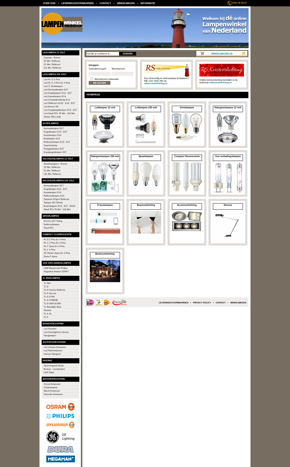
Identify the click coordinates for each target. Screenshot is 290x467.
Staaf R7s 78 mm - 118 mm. (57, 209)
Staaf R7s (48, 228)
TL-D (46, 286)
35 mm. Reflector (52, 61)
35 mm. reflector (52, 167)
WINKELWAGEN (126, 3)
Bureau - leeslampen (54, 369)
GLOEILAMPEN (50, 123)
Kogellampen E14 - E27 (55, 189)
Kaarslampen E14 (52, 135)
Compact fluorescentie (57, 234)
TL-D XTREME (51, 300)
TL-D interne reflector (54, 290)
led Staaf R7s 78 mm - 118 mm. (59, 113)
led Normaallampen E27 (56, 89)
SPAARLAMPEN (51, 216)
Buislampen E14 (52, 138)
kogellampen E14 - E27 (55, 132)
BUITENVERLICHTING (54, 379)
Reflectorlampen (52, 224)
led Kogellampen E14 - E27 (58, 93)
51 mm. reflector (52, 170)
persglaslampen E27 (54, 149)
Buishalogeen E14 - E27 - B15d (59, 206)
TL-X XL (48, 313)
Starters (47, 310)
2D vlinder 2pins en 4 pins (57, 253)
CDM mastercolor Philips (55, 268)
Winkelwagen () (221, 53)
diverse (47, 360)
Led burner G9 (51, 106)
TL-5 (46, 317)
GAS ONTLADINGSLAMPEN (57, 263)
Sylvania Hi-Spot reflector (56, 199)
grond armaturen (52, 384)
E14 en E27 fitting (53, 221)
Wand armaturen (52, 391)
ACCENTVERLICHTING (54, 342)
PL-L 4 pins (49, 249)
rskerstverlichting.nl (220, 82)
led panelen (50, 329)
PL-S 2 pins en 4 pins (55, 239)
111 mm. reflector (52, 68)
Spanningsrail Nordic (54, 365)
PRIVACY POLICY (202, 302)
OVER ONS (49, 3)
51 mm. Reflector (52, 64)
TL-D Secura (50, 293)
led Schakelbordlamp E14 (57, 100)
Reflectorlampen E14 (54, 196)
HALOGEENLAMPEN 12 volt (58, 159)
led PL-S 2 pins (52, 79)
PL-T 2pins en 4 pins (54, 246)
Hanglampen (50, 335)
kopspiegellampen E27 (55, 152)
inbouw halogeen (52, 354)
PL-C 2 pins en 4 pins (55, 243)
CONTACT (105, 3)
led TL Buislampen (53, 86)
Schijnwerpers (50, 387)
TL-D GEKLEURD (52, 303)
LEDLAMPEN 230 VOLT (54, 74)
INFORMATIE (148, 3)
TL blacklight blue (52, 307)
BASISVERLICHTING (53, 323)
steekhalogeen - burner (55, 164)
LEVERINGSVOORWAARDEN (77, 3)
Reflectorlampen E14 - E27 (57, 142)
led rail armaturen (53, 350)
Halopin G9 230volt (53, 202)
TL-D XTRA (49, 297)
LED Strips (49, 372)
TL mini (47, 283)
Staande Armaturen (53, 394)
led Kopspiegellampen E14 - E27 (60, 110)
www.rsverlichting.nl (155, 83)
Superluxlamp (50, 145)
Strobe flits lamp (52, 117)
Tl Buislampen (51, 278)
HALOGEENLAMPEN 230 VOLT (58, 180)
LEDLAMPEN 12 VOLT (54, 52)
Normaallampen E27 (54, 128)
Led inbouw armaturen (55, 347)
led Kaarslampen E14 (55, 96)
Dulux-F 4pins (50, 256)
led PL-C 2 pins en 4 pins (57, 83)
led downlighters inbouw (56, 332)
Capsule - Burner (52, 57)
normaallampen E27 (54, 185)
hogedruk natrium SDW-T (56, 271)
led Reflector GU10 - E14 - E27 (59, 103)
